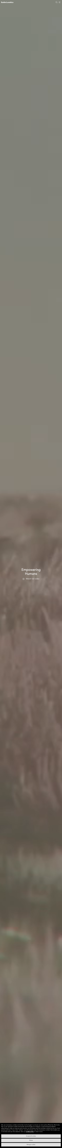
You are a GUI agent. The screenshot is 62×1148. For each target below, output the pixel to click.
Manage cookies (31, 1144)
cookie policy (30, 1131)
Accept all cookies (31, 1136)
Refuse (31, 1140)
